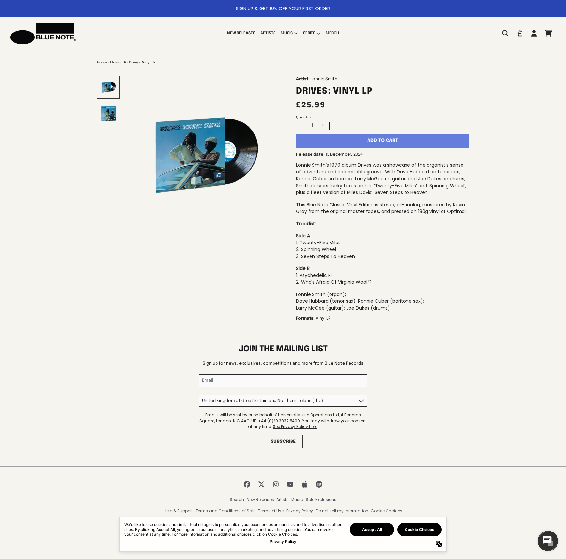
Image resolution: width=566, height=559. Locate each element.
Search (237, 499)
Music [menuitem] (287, 33)
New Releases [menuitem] (241, 33)
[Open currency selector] (519, 33)
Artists (282, 499)
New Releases (260, 499)
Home (102, 62)
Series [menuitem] (309, 33)
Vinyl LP (323, 318)
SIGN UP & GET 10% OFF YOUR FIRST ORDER (283, 8)
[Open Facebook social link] (247, 484)
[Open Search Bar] (505, 33)
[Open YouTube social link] (290, 484)
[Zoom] (204, 154)
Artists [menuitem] (267, 33)
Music (297, 499)
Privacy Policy (299, 511)
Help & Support (178, 511)
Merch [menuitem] (332, 33)
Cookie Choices (386, 511)
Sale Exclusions (321, 499)
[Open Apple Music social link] (304, 484)
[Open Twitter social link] (261, 484)
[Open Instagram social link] (276, 484)
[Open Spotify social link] (319, 484)
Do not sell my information (342, 511)
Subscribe (283, 441)
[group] (108, 87)
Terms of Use (271, 511)
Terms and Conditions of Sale (225, 511)
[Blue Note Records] (43, 33)
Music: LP (118, 62)
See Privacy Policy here (295, 426)
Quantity (304, 117)
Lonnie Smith (324, 79)
